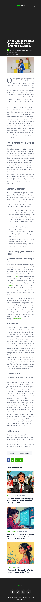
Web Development (25, 453)
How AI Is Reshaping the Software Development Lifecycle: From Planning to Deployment (20, 536)
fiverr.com (17, 319)
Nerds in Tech (10, 52)
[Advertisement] (20, 21)
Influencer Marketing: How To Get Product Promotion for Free (20, 571)
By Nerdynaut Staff (15, 50)
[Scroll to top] (39, 600)
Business (11, 453)
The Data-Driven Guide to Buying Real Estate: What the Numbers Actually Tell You (20, 501)
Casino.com (10, 285)
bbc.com (15, 276)
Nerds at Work (27, 50)
